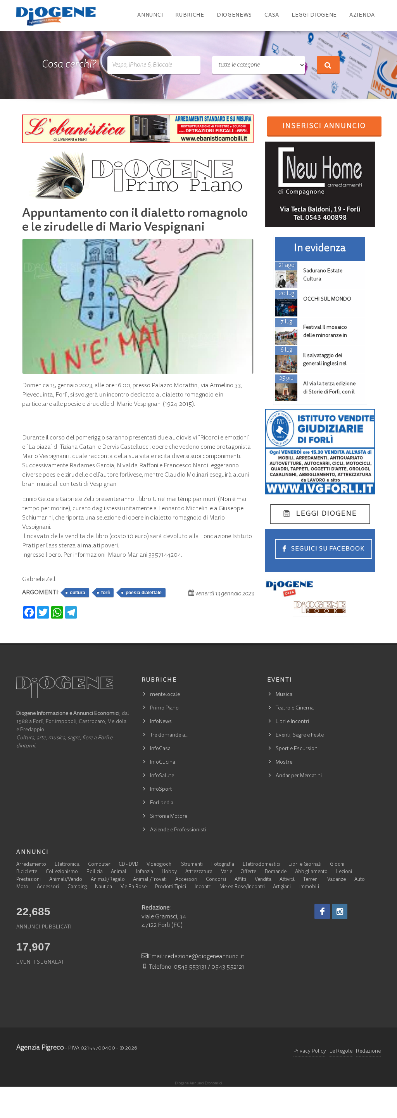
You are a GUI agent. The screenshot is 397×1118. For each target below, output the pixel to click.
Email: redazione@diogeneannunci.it (196, 957)
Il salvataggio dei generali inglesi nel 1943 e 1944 (325, 364)
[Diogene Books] (320, 607)
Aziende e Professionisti (178, 830)
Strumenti (192, 864)
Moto (22, 887)
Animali (119, 872)
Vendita (263, 879)
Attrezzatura (198, 872)
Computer (99, 864)
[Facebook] (322, 911)
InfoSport (161, 789)
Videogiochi (160, 864)
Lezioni (344, 872)
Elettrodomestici (261, 864)
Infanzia (144, 872)
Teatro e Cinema (295, 708)
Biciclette (26, 872)
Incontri (203, 887)
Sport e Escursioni (297, 749)
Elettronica (67, 864)
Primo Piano (164, 708)
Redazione (368, 1051)
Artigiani (282, 887)
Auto (359, 879)
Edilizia (94, 872)
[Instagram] (339, 911)
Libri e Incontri (292, 722)
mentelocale (165, 694)
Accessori (186, 879)
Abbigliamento (311, 872)
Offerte (248, 872)
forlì (105, 592)
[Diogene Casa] (289, 588)
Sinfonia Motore (168, 816)
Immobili (309, 887)
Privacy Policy (309, 1051)
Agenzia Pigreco (40, 1047)
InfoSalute (162, 776)
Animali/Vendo (65, 879)
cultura (77, 592)
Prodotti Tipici (170, 887)
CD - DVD (128, 864)
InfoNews (161, 722)
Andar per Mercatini (299, 776)
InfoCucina (162, 762)
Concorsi (216, 879)
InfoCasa (160, 749)
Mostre (284, 762)
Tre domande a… (169, 735)
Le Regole (341, 1051)
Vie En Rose (134, 887)
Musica (284, 694)
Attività (287, 879)
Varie (226, 872)
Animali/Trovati (150, 879)
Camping (77, 887)
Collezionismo (62, 872)
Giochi (337, 864)
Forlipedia (161, 803)
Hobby (169, 872)
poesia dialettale (144, 592)
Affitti (240, 879)
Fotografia (222, 864)
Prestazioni (28, 879)
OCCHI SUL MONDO (327, 299)
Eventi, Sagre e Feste (300, 735)
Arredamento (31, 864)
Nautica (103, 887)
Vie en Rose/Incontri (242, 887)
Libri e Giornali (304, 864)
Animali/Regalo (108, 879)
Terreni (311, 879)
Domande (276, 872)
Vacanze (336, 879)
